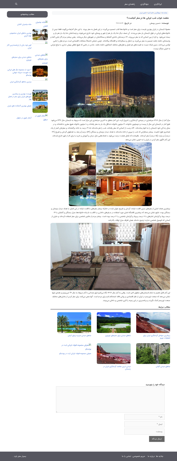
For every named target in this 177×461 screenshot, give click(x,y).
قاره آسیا (150, 13)
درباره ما (151, 456)
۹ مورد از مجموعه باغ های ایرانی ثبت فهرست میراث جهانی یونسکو (19, 72)
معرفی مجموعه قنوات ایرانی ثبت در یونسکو (75, 353)
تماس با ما (126, 456)
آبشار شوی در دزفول (24, 117)
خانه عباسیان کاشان (24, 24)
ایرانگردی (158, 4)
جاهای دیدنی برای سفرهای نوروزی (118, 335)
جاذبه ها (164, 13)
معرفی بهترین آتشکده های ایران (19, 105)
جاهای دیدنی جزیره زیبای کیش (79, 335)
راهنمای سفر (130, 4)
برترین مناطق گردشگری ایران (20, 81)
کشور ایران (143, 13)
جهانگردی (144, 4)
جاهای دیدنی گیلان (163, 366)
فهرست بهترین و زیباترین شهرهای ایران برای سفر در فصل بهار (19, 96)
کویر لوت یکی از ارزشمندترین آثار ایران (19, 46)
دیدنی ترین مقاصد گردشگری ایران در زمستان (117, 367)
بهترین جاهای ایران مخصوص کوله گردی (20, 34)
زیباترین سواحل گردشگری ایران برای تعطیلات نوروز (156, 336)
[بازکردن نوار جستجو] (16, 4)
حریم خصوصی (138, 456)
